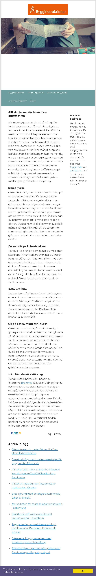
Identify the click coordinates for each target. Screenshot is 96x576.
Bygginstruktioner (17, 93)
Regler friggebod (35, 93)
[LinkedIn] (17, 433)
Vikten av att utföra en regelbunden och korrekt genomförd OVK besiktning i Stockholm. (36, 473)
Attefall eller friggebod (57, 93)
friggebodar (76, 167)
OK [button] (82, 571)
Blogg (32, 101)
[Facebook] (12, 433)
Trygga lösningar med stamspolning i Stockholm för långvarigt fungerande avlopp (34, 528)
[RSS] (19, 433)
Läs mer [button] (19, 572)
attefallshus (76, 170)
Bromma (26, 382)
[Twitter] (15, 433)
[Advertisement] (48, 72)
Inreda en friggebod (18, 101)
